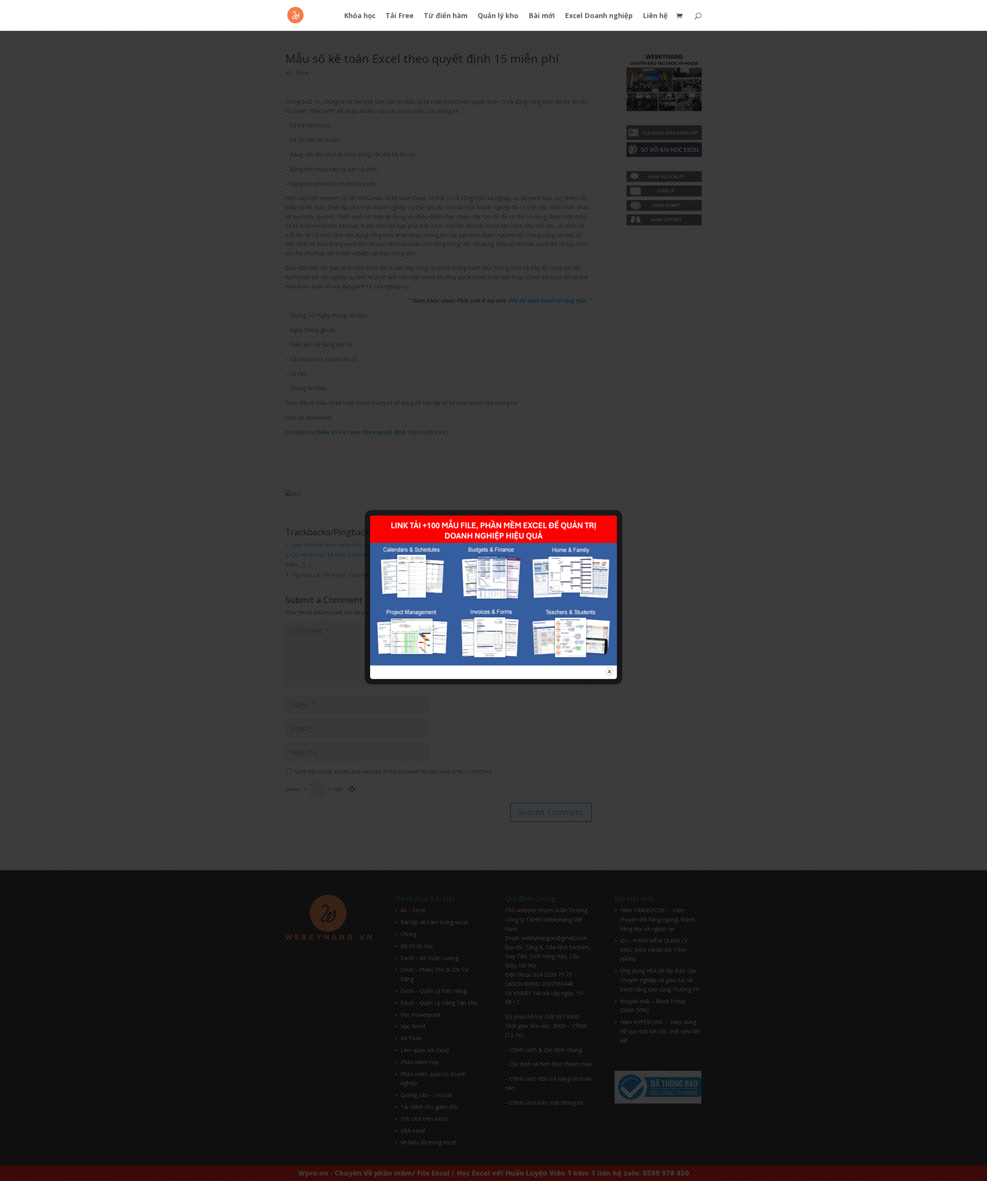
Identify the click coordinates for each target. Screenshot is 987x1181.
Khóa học (360, 16)
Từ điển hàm (446, 16)
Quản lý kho (498, 16)
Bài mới (542, 16)
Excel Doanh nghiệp (599, 16)
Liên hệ (655, 16)
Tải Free (400, 16)
